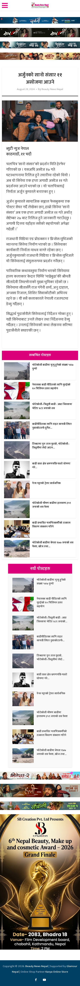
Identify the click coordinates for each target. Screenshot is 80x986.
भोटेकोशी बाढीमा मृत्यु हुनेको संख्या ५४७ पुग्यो (52, 366)
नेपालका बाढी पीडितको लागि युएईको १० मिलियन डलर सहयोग (51, 386)
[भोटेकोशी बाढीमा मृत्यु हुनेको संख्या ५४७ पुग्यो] (24, 585)
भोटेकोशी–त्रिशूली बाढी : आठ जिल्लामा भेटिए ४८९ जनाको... (52, 619)
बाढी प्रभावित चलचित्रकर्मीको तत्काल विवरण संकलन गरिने (51, 524)
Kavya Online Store (56, 971)
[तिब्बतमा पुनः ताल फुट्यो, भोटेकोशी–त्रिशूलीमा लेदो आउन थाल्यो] (24, 661)
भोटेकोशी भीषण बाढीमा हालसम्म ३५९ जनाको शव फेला (51, 505)
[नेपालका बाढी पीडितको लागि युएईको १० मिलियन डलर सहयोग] (24, 604)
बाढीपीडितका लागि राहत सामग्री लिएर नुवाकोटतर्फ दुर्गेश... (52, 426)
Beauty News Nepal (52, 89)
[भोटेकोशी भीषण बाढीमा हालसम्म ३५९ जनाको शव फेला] (24, 717)
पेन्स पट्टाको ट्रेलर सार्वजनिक (46, 483)
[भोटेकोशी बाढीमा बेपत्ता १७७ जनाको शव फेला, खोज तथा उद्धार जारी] (24, 755)
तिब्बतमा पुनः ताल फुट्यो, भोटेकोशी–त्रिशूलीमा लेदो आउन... (51, 445)
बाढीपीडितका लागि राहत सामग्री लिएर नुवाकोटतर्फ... (50, 638)
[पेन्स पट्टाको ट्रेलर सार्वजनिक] (24, 698)
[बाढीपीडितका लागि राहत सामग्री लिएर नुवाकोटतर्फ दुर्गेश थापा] (24, 642)
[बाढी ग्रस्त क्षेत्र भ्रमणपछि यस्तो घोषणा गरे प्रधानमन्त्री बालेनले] (24, 680)
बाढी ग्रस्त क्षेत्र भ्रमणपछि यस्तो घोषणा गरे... (51, 465)
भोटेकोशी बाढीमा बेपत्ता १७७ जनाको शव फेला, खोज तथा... (52, 544)
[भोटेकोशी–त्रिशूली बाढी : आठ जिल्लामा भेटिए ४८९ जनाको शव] (24, 623)
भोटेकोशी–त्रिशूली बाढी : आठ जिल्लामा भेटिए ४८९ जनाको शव (52, 406)
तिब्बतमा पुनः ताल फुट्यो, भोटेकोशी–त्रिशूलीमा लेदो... (50, 657)
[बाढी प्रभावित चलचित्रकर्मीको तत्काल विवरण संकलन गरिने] (24, 736)
